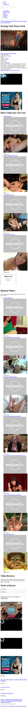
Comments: (3, 592)
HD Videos (7, 22)
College (7, 58)
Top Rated (15, 21)
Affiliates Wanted (9, 699)
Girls (4, 1)
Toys (8, 687)
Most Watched (6, 12)
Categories (5, 14)
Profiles (5, 16)
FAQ (12, 693)
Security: (3, 596)
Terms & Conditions (21, 706)
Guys (4, 3)
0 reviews (7, 62)
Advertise (3, 699)
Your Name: (3, 589)
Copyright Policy (11, 706)
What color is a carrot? (10, 596)
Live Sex (5, 17)
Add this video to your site (7, 70)
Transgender (6, 4)
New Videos (6, 10)
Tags (6, 687)
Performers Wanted (17, 699)
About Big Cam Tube (5, 693)
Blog (4, 13)
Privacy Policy (4, 706)
